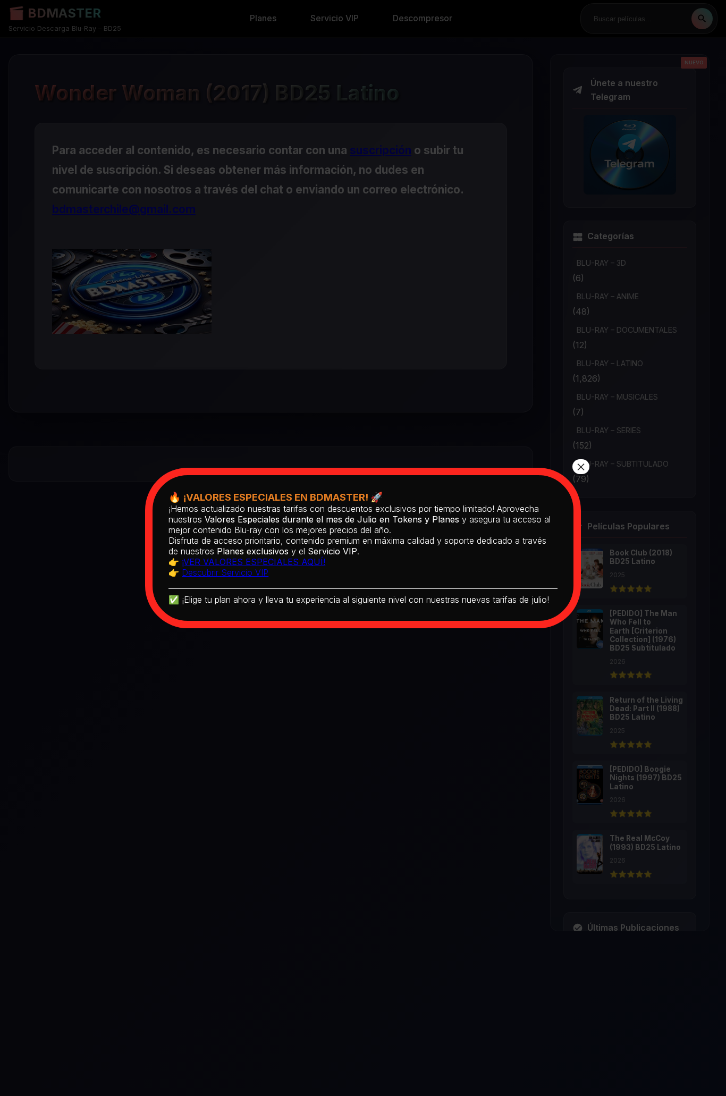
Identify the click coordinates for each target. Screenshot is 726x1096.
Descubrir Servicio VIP (225, 572)
